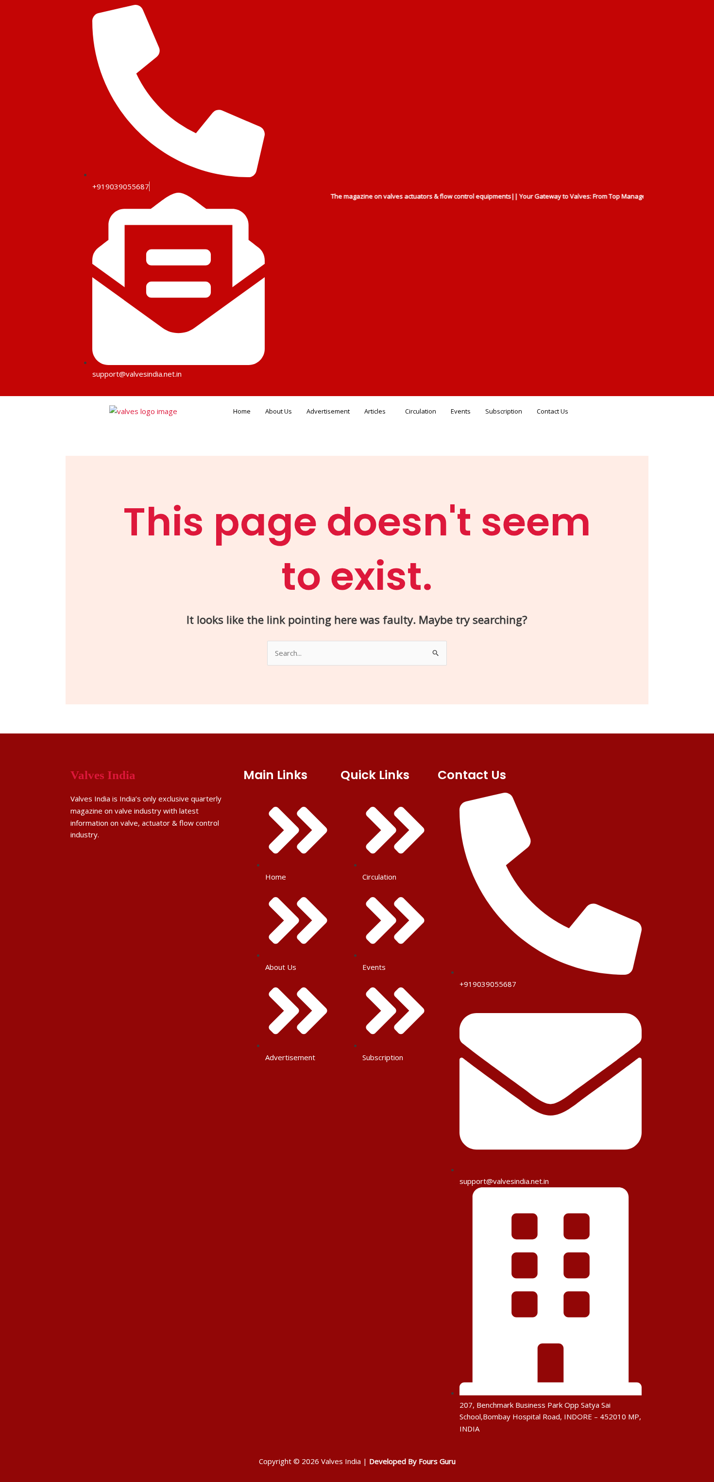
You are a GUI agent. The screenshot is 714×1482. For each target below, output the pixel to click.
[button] (377, 411)
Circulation (420, 411)
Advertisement (328, 411)
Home (242, 411)
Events (461, 411)
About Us (278, 411)
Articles (375, 411)
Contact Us (552, 411)
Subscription (503, 411)
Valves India (103, 775)
